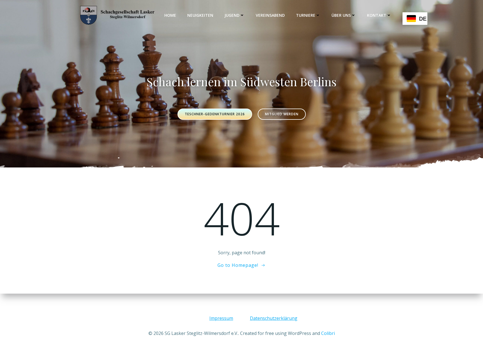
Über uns (341, 15)
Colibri (328, 333)
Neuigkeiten (200, 15)
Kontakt (376, 15)
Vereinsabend (270, 15)
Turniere (305, 15)
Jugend (232, 15)
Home (170, 15)
